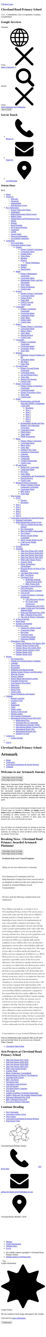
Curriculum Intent (27, 252)
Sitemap (9, 1242)
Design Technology (23, 384)
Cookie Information (13, 1244)
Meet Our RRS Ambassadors (32, 531)
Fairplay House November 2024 (28, 648)
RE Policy (25, 362)
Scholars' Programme (24, 624)
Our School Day (17, 659)
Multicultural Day (22, 720)
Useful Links (26, 289)
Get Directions (11, 181)
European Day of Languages (27, 723)
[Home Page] (7, 4)
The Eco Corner (22, 626)
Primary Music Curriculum (31, 441)
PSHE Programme (28, 436)
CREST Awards (27, 302)
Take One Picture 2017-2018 (32, 551)
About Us (9, 197)
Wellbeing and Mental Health (22, 670)
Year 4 (28, 417)
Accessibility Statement (20, 238)
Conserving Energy (28, 637)
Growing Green (27, 635)
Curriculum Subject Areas (21, 245)
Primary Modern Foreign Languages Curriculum (30, 486)
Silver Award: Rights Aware (31, 540)
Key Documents (27, 529)
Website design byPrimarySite (18, 1257)
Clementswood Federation (13, 107)
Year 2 (28, 412)
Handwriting (25, 269)
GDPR (13, 232)
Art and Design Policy (29, 375)
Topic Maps (25, 256)
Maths (18, 271)
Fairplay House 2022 (24, 654)
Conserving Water (28, 630)
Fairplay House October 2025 (27, 646)
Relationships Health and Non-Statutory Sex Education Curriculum (33, 425)
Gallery (14, 703)
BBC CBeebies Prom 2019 (31, 615)
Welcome (14, 199)
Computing (20, 307)
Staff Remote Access (19, 205)
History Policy (26, 331)
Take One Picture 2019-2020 (32, 555)
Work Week (20, 621)
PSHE (18, 399)
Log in (8, 742)
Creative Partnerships (29, 461)
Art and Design (22, 366)
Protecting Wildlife (28, 639)
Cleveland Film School (29, 573)
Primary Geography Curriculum (28, 343)
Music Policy (26, 445)
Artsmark (19, 549)
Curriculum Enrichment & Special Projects (27, 518)
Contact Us (10, 736)
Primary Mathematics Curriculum (29, 275)
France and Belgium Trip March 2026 (30, 643)
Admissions (15, 212)
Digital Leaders (17, 714)
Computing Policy (28, 315)
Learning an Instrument (30, 452)
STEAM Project (27, 588)
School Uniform (17, 676)
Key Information (12, 208)
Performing (25, 456)
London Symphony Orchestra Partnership (22, 1093)
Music (18, 439)
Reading (24, 258)
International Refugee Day (26, 731)
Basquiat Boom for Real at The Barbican (22, 1075)
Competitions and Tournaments (33, 476)
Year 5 (28, 419)
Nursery (24, 500)
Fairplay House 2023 (24, 652)
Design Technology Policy (31, 392)
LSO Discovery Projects (35, 599)
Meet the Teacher (17, 674)
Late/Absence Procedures (21, 683)
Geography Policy (28, 348)
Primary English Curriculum (31, 249)
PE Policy (24, 472)
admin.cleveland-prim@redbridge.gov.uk (17, 1192)
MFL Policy (25, 491)
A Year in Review (22, 619)
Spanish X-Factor (22, 734)
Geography (20, 340)
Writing (23, 267)
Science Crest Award (19, 712)
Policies (14, 223)
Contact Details (17, 738)
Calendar (14, 663)
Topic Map (25, 300)
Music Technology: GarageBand (28, 565)
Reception (29, 408)
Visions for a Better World (31, 628)
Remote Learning (17, 698)
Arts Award (25, 593)
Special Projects (27, 335)
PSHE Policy (26, 432)
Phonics (24, 260)
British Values (16, 216)
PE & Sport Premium (19, 227)
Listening (24, 454)
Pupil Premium (16, 225)
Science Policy (26, 298)
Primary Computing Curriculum (28, 310)
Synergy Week (26, 562)
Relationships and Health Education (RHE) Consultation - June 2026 (33, 403)
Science (19, 291)
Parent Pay (15, 685)
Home (8, 194)
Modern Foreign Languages (26, 483)
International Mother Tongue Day (29, 727)
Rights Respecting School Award (23, 214)
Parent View (15, 690)
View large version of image (12, 777)
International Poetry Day (25, 729)
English (19, 247)
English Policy (26, 254)
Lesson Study (16, 234)
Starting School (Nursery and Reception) (26, 672)
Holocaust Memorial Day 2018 (33, 613)
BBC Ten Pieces (27, 575)
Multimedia (15, 705)
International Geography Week (27, 725)
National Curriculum (24, 520)
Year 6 (28, 421)
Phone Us (9, 139)
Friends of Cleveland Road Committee (26, 661)
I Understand (6, 1322)
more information (19, 1318)
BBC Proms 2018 (32, 584)
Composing (25, 458)
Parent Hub (15, 687)
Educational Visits (18, 641)
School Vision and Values (21, 210)
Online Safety (26, 320)
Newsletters (15, 668)
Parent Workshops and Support (23, 694)
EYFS (18, 498)
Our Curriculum (17, 243)
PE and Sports (21, 465)
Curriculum (10, 241)
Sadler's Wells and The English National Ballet (24, 1095)
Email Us (9, 160)
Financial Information (19, 236)
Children (9, 696)
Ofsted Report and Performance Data (25, 219)
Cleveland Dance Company (31, 591)
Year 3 (28, 414)
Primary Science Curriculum (32, 293)
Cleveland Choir (27, 577)
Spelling (24, 265)
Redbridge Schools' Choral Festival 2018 (34, 581)
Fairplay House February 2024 (27, 650)
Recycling (24, 632)
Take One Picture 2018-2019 (32, 553)
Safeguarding (16, 203)
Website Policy (11, 1246)
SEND (13, 221)
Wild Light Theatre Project (31, 560)
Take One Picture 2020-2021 (32, 558)
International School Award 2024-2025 (26, 718)
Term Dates (15, 665)
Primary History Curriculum (31, 326)
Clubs (13, 707)
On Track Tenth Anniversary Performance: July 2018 (35, 604)
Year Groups (16, 496)
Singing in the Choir (28, 450)
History (18, 324)
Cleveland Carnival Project (31, 586)
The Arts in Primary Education (32, 617)
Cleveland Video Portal (15, 1046)
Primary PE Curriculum (30, 467)
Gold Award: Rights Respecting (28, 543)
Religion (19, 353)
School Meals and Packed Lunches (24, 679)
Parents (9, 657)
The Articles (25, 533)
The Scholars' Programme (21, 716)
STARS (19, 547)
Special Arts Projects (29, 379)
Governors (15, 230)
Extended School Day (19, 681)
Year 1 (28, 410)
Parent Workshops (33, 263)
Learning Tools (17, 701)
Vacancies (15, 201)
